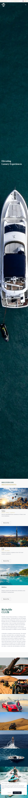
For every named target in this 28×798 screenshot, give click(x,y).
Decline (9, 792)
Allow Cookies (17, 792)
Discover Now (6, 522)
